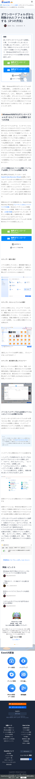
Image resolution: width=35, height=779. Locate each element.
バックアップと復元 (26, 734)
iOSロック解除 (26, 743)
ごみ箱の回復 (8, 212)
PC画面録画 (26, 741)
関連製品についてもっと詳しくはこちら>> (16, 560)
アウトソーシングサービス (9, 762)
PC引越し (26, 736)
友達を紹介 (9, 764)
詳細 (17, 777)
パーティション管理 (26, 732)
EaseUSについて (9, 751)
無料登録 (17, 713)
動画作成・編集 (26, 738)
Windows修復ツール (9, 730)
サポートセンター (9, 760)
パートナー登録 (9, 755)
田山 (13, 25)
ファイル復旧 (14, 5)
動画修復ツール (9, 736)
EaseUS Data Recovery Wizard (11, 177)
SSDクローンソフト (9, 741)
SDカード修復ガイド (9, 727)
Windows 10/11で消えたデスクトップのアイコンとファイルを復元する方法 (16, 572)
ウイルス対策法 (9, 734)
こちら (27, 717)
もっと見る (15, 639)
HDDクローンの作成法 (9, 738)
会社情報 (9, 753)
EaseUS (7, 2)
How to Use (6, 5)
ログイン (23, 716)
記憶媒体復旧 (26, 727)
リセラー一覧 (9, 757)
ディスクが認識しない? (9, 732)
